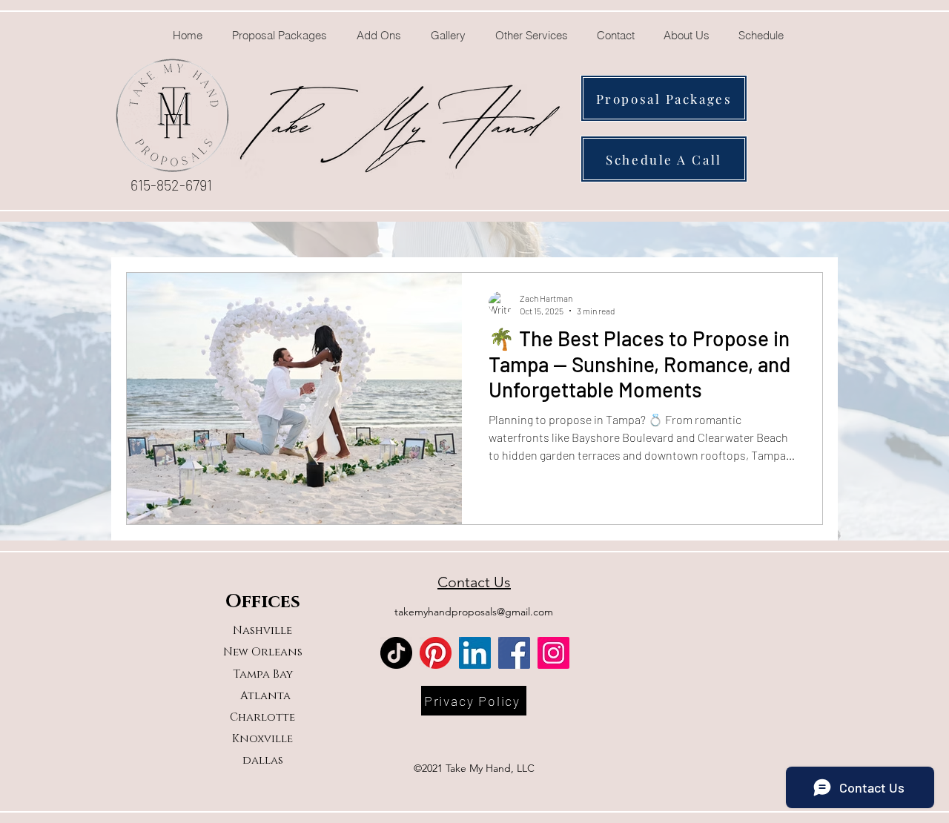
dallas (262, 760)
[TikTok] (396, 653)
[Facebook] (514, 653)
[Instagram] (553, 653)
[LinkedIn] (475, 653)
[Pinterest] (436, 653)
